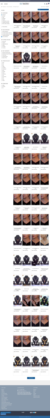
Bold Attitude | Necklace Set (26, 349)
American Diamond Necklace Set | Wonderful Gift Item (44, 188)
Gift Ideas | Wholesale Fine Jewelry (17, 26)
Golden (3, 45)
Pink (3, 75)
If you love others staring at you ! (17, 188)
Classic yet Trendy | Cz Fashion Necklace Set (26, 66)
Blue (3, 65)
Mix (3, 87)
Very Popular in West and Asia (26, 46)
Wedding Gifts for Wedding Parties (44, 350)
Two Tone (3, 47)
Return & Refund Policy (4, 399)
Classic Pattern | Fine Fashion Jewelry (35, 26)
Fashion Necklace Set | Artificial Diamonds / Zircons (26, 269)
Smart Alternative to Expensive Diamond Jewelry (35, 107)
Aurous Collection (9, 6)
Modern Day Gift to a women (44, 248)
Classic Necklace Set (35, 147)
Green (3, 72)
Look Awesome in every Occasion (17, 147)
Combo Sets (4, 55)
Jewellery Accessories (5, 22)
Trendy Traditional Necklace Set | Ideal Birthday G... (17, 309)
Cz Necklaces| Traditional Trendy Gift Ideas (44, 329)
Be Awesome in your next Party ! (35, 188)
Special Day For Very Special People (6, 403)
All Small (3, 86)
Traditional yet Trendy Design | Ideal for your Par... (44, 289)
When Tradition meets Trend (26, 329)
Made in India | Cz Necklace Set (35, 46)
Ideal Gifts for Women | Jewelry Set (45, 228)
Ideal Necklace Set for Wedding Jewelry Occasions (26, 127)
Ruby (3, 62)
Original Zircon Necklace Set (44, 309)
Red (3, 63)
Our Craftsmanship (4, 393)
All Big (3, 85)
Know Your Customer (4, 394)
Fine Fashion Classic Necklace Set (17, 46)
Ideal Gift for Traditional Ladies (35, 350)
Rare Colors (4, 76)
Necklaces (4, 6)
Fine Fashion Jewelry (44, 86)
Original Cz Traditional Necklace (26, 309)
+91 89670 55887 (21, 389)
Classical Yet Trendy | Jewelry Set (17, 329)
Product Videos (4, 26)
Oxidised (3, 42)
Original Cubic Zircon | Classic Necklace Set (35, 66)
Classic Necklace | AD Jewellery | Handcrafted (44, 107)
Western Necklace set (44, 66)
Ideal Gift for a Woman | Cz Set (26, 107)
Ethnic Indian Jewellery (6, 23)
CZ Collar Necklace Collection (7, 32)
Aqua (3, 79)
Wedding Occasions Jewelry (17, 66)
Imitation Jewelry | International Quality (26, 147)
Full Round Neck (5, 56)
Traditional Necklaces (5, 35)
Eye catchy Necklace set (35, 268)
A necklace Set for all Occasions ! (44, 147)
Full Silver (3, 46)
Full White (4, 67)
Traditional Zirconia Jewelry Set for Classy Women (44, 269)
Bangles (3, 19)
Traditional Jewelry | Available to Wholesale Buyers (18, 289)
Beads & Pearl (4, 57)
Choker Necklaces (5, 31)
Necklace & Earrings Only (6, 52)
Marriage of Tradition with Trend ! (35, 329)
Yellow (3, 66)
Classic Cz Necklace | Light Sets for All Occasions (26, 26)
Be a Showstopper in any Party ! (35, 248)
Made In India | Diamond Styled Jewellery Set (17, 86)
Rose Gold (4, 41)
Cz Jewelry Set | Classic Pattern (17, 127)
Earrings (34, 390)
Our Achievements (4, 406)
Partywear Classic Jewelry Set (26, 86)
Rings (3, 17)
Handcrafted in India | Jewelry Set (17, 208)
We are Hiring (3, 407)
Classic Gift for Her (17, 268)
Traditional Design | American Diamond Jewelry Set (35, 289)
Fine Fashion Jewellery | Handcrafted (26, 208)
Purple (3, 80)
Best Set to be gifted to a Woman (44, 46)
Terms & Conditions (4, 398)
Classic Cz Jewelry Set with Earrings (17, 107)
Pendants (3, 18)
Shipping (2, 390)
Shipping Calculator (4, 408)
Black (3, 70)
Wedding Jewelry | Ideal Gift (17, 248)
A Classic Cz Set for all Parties (26, 228)
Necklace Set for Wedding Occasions (35, 127)
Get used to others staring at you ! (44, 167)
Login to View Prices (16, 27)
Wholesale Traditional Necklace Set (35, 309)
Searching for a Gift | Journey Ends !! (35, 208)
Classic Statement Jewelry (17, 349)
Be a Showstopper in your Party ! (26, 248)
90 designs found (16, 6)
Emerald (3, 71)
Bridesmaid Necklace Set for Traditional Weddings (35, 370)
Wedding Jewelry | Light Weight (44, 26)
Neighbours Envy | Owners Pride (26, 188)
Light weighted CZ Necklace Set (35, 86)
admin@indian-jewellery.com (22, 390)
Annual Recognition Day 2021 (5, 402)
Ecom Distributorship (4, 397)
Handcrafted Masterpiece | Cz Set (44, 127)
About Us (2, 389)
